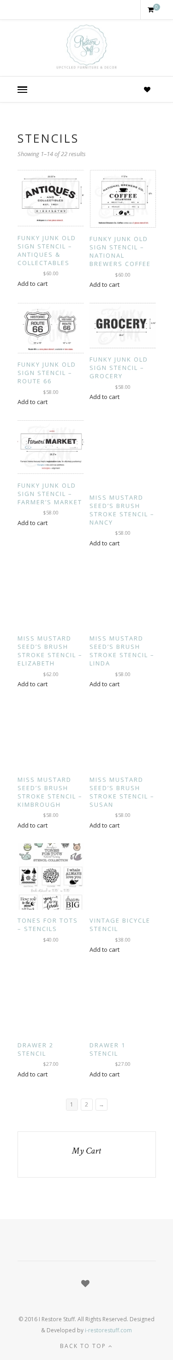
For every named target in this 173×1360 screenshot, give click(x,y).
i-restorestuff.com (108, 1330)
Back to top (84, 1346)
